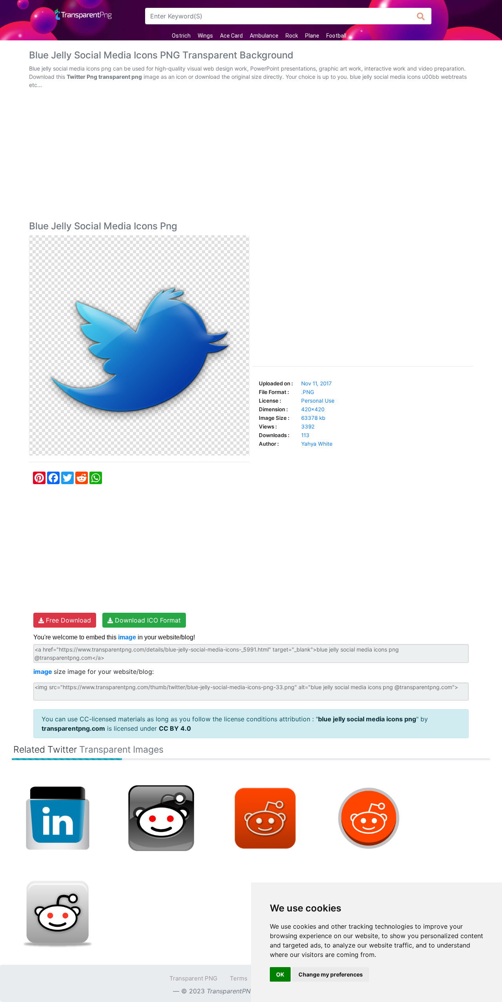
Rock (292, 36)
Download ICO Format (147, 620)
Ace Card (231, 36)
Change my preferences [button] (330, 974)
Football (336, 36)
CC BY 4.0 (175, 728)
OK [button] (280, 974)
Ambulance (264, 36)
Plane (312, 36)
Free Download (67, 620)
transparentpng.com (73, 728)
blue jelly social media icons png (367, 719)
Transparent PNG (193, 978)
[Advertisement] (251, 156)
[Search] (421, 16)
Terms (238, 978)
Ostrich (181, 36)
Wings (205, 36)
